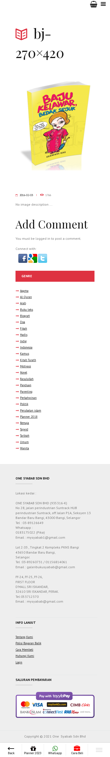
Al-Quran (26, 297)
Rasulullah (27, 379)
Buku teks (26, 310)
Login (19, 662)
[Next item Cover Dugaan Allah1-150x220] (74, 125)
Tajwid (24, 429)
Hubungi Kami (25, 656)
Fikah (23, 328)
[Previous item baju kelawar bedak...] (35, 125)
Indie (23, 341)
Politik (24, 404)
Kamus (24, 354)
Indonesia (26, 347)
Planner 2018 (29, 417)
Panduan (25, 385)
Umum (24, 442)
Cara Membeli (24, 650)
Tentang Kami (24, 637)
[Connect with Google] (33, 256)
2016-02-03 (26, 195)
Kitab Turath (28, 360)
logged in (43, 238)
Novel (23, 372)
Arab (23, 303)
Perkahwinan (28, 398)
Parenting (26, 392)
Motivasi (25, 366)
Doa (22, 322)
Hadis (23, 335)
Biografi (25, 316)
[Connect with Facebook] (23, 256)
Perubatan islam (30, 410)
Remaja (24, 423)
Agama (24, 291)
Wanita (24, 448)
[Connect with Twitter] (42, 256)
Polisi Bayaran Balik (28, 643)
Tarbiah (24, 436)
